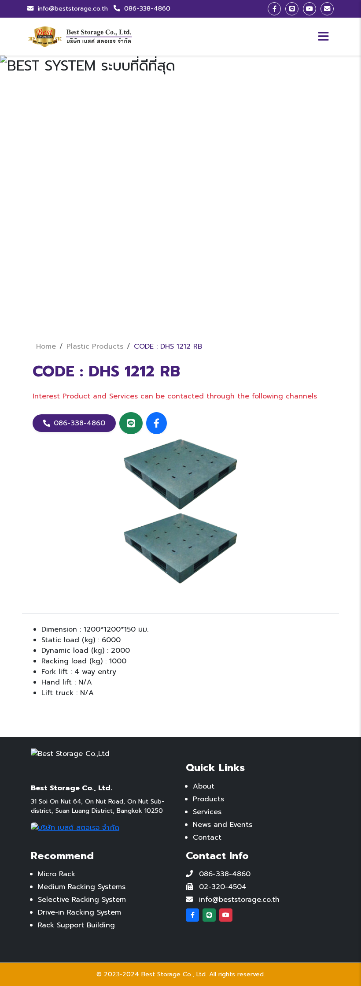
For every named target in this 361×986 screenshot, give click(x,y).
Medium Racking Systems (81, 887)
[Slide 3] (180, 308)
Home (46, 346)
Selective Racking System (82, 899)
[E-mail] (327, 8)
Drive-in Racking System (79, 912)
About (203, 786)
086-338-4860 (146, 8)
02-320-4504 (223, 887)
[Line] (291, 8)
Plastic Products (94, 346)
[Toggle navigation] (323, 36)
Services (207, 812)
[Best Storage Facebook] (156, 423)
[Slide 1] (148, 308)
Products (208, 799)
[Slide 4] (196, 308)
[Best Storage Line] (131, 423)
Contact (207, 837)
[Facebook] (274, 8)
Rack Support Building (76, 925)
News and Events (222, 824)
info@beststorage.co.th (73, 8)
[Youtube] (309, 8)
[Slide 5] (212, 308)
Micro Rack (56, 874)
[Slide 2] (164, 308)
